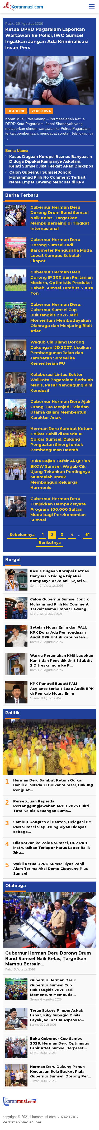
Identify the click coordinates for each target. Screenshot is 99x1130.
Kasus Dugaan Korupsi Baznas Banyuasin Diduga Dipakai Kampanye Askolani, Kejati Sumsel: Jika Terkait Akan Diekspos (51, 161)
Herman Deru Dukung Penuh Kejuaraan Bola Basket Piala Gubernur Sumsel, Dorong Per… (60, 1071)
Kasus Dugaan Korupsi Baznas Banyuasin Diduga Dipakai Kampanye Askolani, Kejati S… (59, 576)
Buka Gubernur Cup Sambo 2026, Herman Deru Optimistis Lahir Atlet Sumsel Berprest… (59, 1043)
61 (87, 534)
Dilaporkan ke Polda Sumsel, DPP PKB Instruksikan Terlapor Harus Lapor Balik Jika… (51, 847)
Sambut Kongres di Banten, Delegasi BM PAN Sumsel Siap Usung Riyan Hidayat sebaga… (52, 826)
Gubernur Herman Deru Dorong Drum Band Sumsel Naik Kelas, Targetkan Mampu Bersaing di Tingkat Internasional (59, 218)
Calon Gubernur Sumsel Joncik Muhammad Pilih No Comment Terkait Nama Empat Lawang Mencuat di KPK (47, 177)
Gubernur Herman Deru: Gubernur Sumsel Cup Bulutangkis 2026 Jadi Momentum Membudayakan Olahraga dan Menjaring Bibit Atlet (61, 317)
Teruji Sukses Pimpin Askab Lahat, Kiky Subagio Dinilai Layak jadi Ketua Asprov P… (57, 1015)
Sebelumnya (22, 534)
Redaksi (68, 1117)
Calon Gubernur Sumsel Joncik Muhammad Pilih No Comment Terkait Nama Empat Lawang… (59, 604)
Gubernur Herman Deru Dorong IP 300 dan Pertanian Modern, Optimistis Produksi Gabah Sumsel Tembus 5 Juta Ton (61, 282)
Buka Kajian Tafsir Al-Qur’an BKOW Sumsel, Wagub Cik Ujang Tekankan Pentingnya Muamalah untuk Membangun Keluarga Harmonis (60, 474)
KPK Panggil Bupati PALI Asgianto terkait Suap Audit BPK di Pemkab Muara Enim (62, 688)
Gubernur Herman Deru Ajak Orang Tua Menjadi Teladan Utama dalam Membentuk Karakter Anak (60, 409)
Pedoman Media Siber (22, 1122)
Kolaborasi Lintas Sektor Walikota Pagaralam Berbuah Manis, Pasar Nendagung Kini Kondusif (61, 382)
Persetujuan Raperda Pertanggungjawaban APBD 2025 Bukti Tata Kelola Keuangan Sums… (51, 806)
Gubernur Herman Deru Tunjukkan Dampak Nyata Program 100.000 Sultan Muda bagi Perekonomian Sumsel (58, 509)
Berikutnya (50, 542)
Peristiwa (41, 111)
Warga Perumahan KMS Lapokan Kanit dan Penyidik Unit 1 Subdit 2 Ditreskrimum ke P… (61, 660)
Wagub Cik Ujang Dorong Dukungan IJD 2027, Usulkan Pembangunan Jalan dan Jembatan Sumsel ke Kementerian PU (60, 353)
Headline (16, 111)
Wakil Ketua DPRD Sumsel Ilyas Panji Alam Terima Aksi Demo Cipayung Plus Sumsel (50, 868)
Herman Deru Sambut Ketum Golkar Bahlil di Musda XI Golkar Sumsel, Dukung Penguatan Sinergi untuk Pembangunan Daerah (61, 439)
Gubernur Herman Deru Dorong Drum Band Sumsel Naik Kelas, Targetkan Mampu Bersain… (48, 959)
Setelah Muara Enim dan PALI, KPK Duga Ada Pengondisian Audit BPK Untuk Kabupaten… (59, 632)
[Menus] (91, 6)
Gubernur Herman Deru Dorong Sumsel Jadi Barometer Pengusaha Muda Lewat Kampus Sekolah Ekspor (61, 250)
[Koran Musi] (23, 6)
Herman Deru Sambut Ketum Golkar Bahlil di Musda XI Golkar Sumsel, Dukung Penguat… (53, 785)
